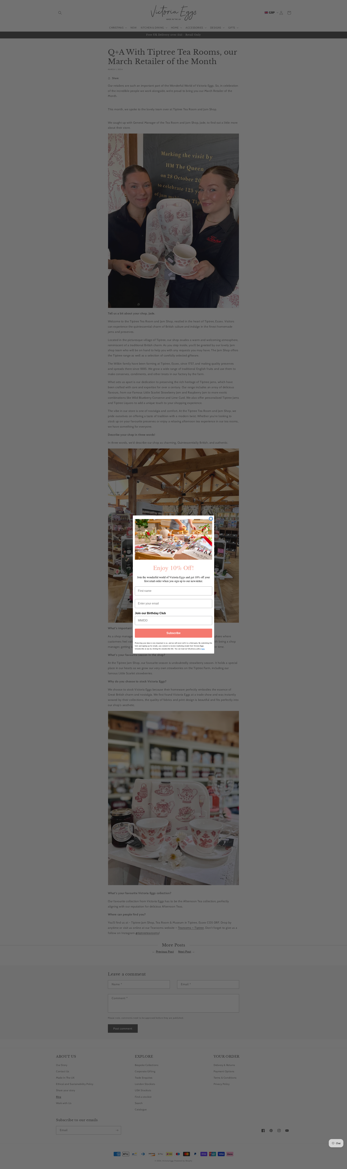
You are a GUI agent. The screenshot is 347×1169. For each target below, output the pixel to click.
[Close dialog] (211, 519)
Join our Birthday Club (150, 613)
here (203, 649)
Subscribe (173, 633)
